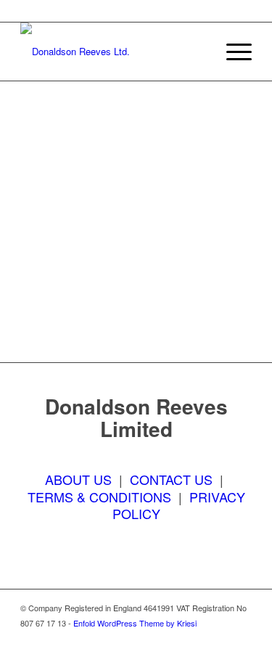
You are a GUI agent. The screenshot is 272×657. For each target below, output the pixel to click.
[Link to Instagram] (219, 639)
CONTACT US (171, 479)
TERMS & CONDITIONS (99, 496)
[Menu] (232, 52)
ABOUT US (78, 479)
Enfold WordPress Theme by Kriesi (135, 623)
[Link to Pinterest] (241, 639)
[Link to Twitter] (197, 639)
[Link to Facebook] (175, 639)
